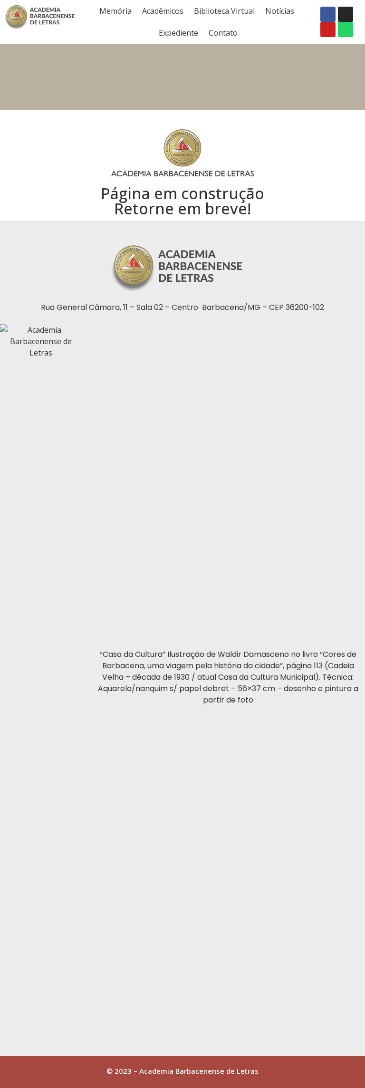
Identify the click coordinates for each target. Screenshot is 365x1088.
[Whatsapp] (345, 29)
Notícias (279, 11)
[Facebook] (328, 14)
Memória (115, 11)
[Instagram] (345, 14)
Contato (223, 33)
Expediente (178, 33)
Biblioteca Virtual (224, 11)
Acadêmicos (162, 11)
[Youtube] (328, 29)
